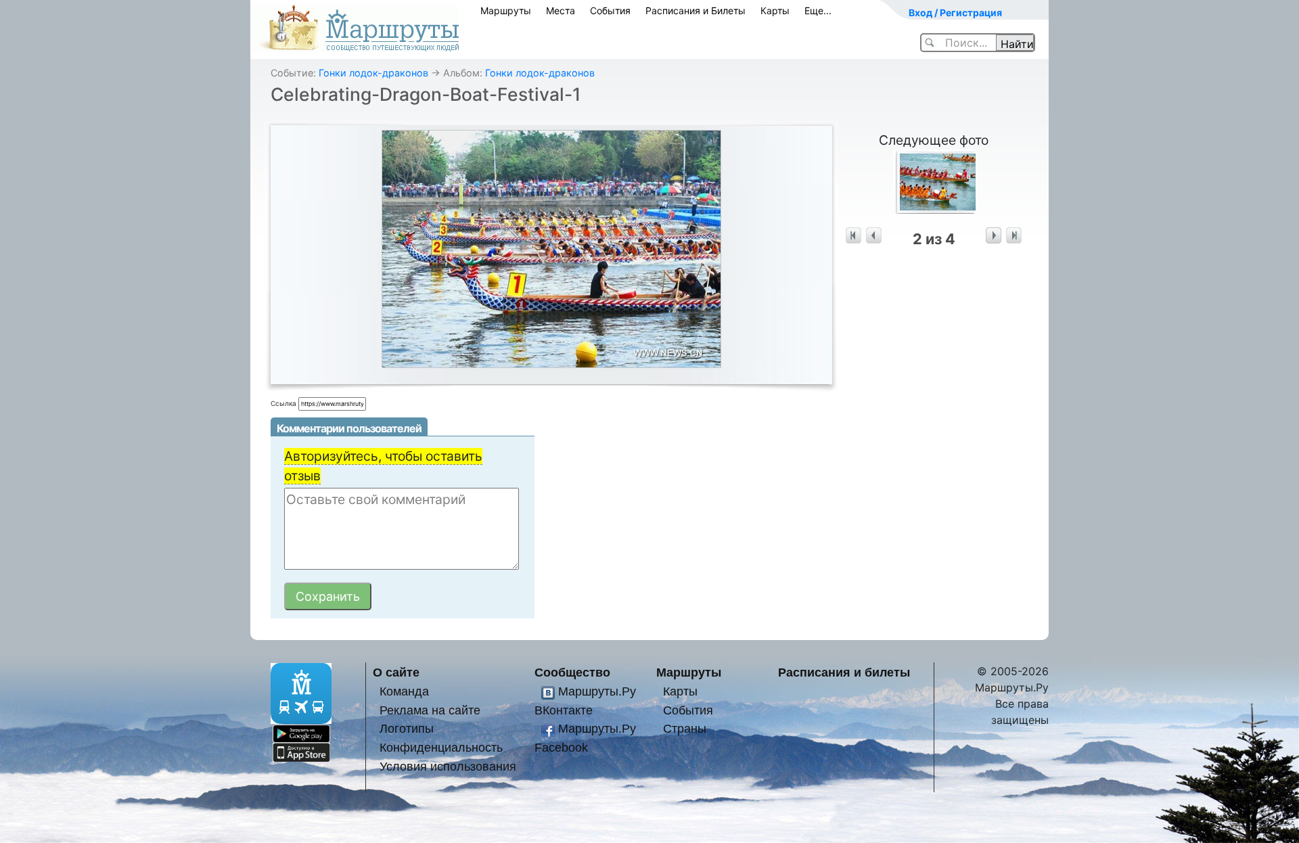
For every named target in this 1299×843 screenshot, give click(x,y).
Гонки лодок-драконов (373, 72)
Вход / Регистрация (955, 12)
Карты (775, 10)
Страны (684, 728)
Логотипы (407, 728)
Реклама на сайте (430, 710)
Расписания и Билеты (695, 10)
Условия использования (448, 766)
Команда (404, 691)
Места (560, 10)
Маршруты (505, 10)
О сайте (396, 672)
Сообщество (572, 672)
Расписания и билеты (844, 672)
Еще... (817, 10)
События (610, 10)
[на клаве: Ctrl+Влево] (874, 235)
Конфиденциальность (441, 747)
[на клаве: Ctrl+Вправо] (993, 235)
